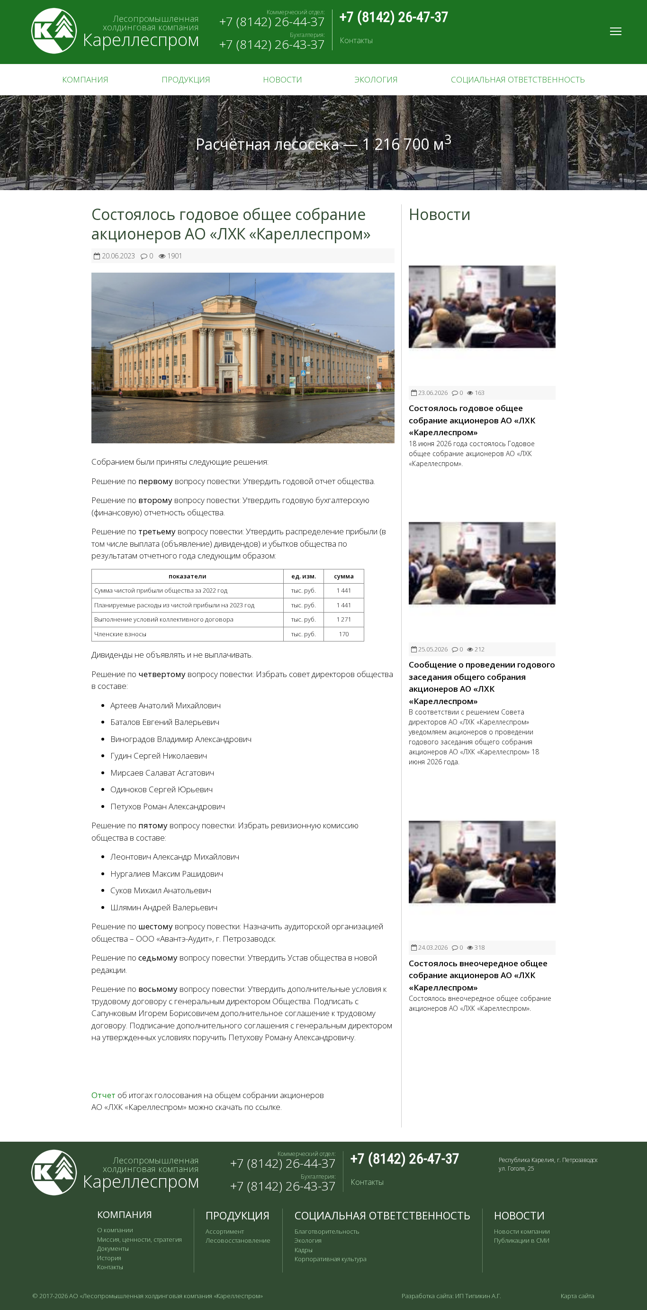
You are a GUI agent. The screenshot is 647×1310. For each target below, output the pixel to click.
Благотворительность (327, 1231)
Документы (113, 1248)
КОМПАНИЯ (85, 79)
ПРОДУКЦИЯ (186, 79)
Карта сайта (577, 1296)
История (109, 1258)
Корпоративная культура (331, 1259)
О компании (115, 1230)
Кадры (304, 1250)
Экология (308, 1240)
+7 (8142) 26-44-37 (272, 21)
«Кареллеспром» (238, 1296)
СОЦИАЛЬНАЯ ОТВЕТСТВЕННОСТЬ (518, 79)
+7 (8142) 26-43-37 (272, 44)
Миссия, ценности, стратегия (139, 1239)
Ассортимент (225, 1231)
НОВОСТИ (282, 79)
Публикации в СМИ (521, 1240)
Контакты (356, 40)
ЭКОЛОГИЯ (376, 79)
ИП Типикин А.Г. (478, 1296)
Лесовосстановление (238, 1240)
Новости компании (522, 1231)
